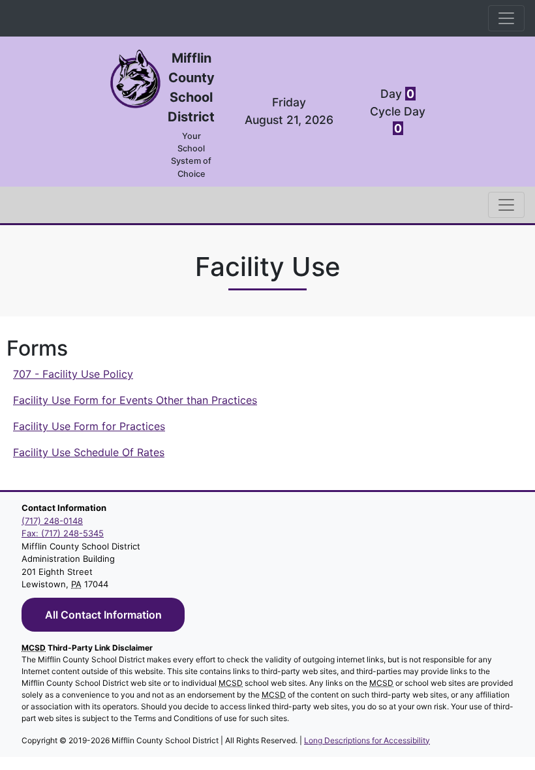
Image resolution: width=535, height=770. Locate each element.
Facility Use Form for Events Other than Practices (135, 400)
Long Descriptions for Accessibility (367, 740)
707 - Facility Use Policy (73, 373)
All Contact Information (103, 614)
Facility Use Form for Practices (89, 426)
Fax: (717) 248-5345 (63, 533)
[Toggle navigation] (506, 18)
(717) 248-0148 (52, 521)
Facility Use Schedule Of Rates (88, 452)
